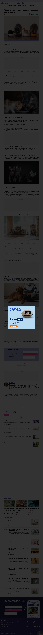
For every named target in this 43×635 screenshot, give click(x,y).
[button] (33, 307)
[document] (21, 317)
